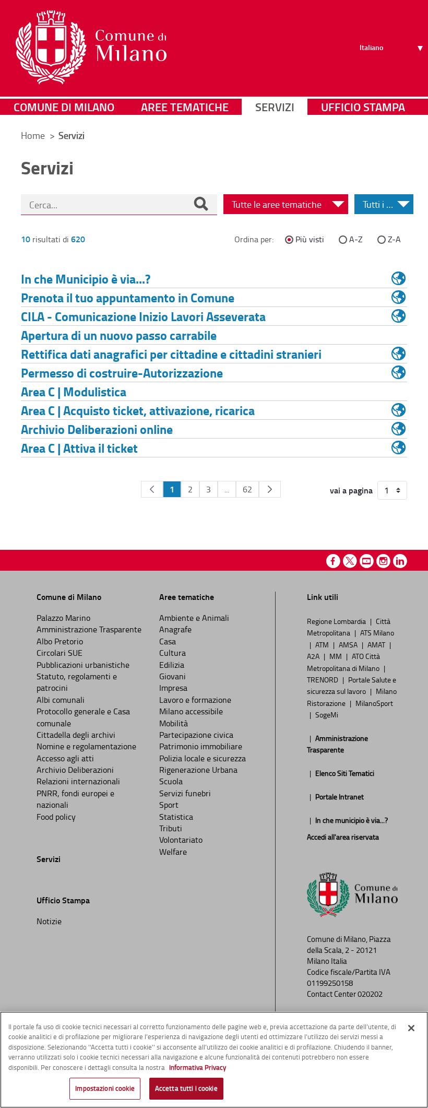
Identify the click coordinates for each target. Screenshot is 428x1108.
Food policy (56, 816)
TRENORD (323, 679)
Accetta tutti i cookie (186, 1088)
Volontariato (181, 839)
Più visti (309, 239)
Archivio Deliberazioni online (97, 429)
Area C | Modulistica (73, 391)
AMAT (377, 644)
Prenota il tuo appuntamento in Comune (127, 297)
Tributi (170, 828)
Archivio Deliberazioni (75, 769)
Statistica (176, 816)
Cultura (172, 652)
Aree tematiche (185, 107)
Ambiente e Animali (194, 617)
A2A (314, 656)
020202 (370, 993)
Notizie (49, 921)
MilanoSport (374, 703)
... (226, 489)
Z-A (394, 239)
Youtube (367, 561)
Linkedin (400, 561)
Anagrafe (175, 629)
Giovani (172, 676)
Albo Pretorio (60, 641)
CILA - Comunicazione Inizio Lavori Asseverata (143, 316)
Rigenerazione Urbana (198, 769)
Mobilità (173, 723)
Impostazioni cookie (104, 1088)
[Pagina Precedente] (152, 489)
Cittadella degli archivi (76, 734)
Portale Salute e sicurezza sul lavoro (351, 685)
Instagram (383, 561)
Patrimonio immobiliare (200, 746)
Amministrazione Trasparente (89, 629)
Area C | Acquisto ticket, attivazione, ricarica (138, 410)
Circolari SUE (59, 652)
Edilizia (171, 664)
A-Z (356, 239)
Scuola (171, 781)
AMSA (349, 644)
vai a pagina (351, 490)
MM (336, 656)
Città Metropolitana (348, 627)
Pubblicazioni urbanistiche (83, 664)
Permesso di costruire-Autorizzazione (122, 372)
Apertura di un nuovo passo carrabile (119, 335)
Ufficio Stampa (363, 107)
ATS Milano (377, 632)
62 (247, 489)
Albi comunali (61, 699)
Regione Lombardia (337, 621)
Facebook (333, 561)
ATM (322, 644)
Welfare (173, 851)
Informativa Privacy (197, 1067)
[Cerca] (201, 204)
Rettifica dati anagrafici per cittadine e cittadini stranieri (171, 354)
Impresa (173, 687)
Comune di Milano (64, 107)
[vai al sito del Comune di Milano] (91, 47)
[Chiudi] (411, 1028)
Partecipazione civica (196, 734)
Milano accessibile (191, 711)
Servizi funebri (185, 793)
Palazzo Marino (63, 617)
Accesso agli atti (65, 758)
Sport (169, 804)
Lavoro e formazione (195, 699)
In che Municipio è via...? (85, 278)
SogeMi (326, 714)
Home (33, 135)
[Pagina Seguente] (270, 489)
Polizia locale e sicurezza (202, 758)
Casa (167, 641)
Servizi (274, 107)
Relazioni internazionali (78, 781)
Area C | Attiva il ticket (79, 448)
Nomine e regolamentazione (86, 746)
